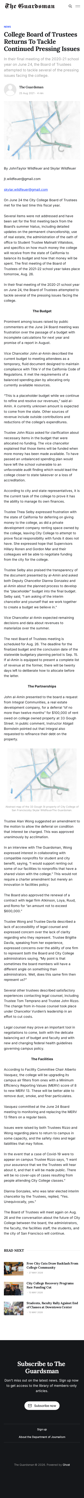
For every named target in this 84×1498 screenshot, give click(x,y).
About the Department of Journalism (42, 1437)
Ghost (66, 1464)
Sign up (42, 1429)
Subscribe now (45, 1406)
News (7, 26)
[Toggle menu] (78, 6)
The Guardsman (31, 87)
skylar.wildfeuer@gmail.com (26, 190)
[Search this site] (70, 6)
